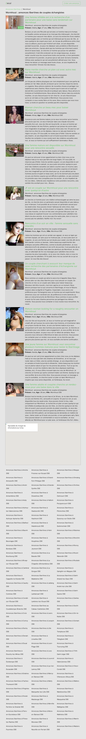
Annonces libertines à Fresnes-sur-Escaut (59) (40, 471)
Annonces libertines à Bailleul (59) (17, 524)
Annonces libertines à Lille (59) (41, 630)
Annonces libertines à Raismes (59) (68, 532)
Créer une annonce (71, 3)
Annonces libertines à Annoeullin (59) (14, 479)
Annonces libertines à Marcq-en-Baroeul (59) (42, 675)
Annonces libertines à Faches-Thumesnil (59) (17, 682)
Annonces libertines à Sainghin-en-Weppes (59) (66, 569)
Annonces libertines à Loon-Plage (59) (42, 645)
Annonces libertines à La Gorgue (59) (40, 569)
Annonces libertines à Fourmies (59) (14, 728)
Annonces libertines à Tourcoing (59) (65, 645)
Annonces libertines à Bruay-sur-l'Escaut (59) (17, 562)
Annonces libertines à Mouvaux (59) (39, 720)
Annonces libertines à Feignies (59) (17, 690)
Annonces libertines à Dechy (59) (16, 630)
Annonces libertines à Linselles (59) (39, 637)
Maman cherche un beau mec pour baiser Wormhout (46, 108)
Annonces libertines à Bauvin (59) (17, 532)
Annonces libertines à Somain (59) (68, 622)
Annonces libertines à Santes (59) (68, 599)
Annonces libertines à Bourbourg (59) (14, 554)
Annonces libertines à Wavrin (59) (68, 720)
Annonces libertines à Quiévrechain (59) (65, 524)
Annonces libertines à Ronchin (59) (68, 539)
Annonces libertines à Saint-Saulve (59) (67, 592)
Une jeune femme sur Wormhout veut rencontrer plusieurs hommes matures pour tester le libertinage (52, 345)
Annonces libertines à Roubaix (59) (68, 562)
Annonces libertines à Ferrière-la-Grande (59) (15, 705)
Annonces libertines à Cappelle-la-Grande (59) (15, 577)
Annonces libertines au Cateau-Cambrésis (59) (40, 607)
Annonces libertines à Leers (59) (41, 615)
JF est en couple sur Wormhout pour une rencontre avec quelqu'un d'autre (51, 189)
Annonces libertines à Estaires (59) (17, 675)
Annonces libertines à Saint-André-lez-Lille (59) (67, 584)
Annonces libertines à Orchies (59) (68, 486)
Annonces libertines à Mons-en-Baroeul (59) (42, 712)
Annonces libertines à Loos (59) (41, 652)
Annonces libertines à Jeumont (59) (39, 547)
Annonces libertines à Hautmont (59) (39, 517)
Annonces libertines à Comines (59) (14, 592)
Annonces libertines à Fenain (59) (17, 697)
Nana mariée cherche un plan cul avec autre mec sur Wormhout (50, 70)
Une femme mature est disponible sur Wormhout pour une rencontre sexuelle (50, 146)
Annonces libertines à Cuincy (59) (17, 622)
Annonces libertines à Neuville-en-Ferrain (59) (40, 728)
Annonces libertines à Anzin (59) (16, 486)
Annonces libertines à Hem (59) (41, 532)
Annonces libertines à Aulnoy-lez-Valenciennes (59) (17, 509)
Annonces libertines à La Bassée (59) (40, 554)
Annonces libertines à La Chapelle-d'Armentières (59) (42, 562)
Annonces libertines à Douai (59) (16, 645)
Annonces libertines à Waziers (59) (68, 728)
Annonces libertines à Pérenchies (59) (65, 509)
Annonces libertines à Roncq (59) (67, 547)
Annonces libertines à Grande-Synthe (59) (42, 486)
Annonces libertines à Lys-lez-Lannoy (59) (42, 667)
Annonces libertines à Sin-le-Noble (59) (68, 615)
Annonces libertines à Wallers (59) (68, 682)
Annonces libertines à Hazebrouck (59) (39, 524)
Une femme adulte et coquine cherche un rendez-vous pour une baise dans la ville (51, 385)
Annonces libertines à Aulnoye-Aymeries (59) (14, 517)
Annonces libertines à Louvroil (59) (42, 660)
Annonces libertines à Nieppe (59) (68, 471)
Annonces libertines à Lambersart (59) (39, 592)
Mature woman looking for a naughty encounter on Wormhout (51, 310)
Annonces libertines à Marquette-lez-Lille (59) (40, 690)
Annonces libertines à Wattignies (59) (65, 705)
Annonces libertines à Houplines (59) (39, 539)
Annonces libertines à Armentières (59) (14, 494)
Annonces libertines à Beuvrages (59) (14, 539)
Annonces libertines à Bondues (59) (14, 547)
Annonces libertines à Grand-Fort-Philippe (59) (42, 479)
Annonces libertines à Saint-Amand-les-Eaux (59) (67, 577)
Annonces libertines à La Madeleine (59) (40, 577)
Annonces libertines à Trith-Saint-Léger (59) (67, 652)
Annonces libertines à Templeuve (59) (65, 630)
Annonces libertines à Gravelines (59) (39, 494)
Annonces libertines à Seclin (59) (67, 607)
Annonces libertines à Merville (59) (42, 705)
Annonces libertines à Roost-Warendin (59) (68, 554)
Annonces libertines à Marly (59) (41, 682)
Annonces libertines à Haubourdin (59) (39, 509)
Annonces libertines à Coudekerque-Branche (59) (16, 607)
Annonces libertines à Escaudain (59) (14, 667)
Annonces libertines (13, 9)
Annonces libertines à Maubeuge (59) (39, 697)
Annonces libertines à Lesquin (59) (42, 622)
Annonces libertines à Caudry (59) (17, 584)
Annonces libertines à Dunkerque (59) (14, 660)
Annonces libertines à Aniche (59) (17, 471)
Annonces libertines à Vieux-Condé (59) (68, 667)
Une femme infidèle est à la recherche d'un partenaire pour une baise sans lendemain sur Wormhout (48, 20)
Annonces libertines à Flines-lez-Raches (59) (17, 720)
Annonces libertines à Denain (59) (17, 637)
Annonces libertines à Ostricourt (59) (65, 494)
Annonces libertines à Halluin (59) (42, 501)
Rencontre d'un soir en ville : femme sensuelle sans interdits (51, 224)
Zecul (8, 3)
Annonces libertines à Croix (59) (16, 615)
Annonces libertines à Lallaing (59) (42, 584)
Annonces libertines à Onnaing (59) (68, 479)
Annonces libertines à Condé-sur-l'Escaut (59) (17, 599)
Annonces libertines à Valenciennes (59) (65, 660)
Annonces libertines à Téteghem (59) (65, 637)
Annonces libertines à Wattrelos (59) (65, 712)
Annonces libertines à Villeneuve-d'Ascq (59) (65, 675)
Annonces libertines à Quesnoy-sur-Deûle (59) (66, 517)
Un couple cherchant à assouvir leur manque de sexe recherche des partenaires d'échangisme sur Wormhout (51, 266)
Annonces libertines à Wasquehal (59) (65, 697)
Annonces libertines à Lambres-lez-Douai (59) (40, 599)
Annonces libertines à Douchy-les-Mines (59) (14, 652)
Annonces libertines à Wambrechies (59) (65, 690)
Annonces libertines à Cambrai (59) (17, 569)
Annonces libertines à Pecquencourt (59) (65, 501)
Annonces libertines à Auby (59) (16, 501)
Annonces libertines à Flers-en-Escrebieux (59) (16, 712)
